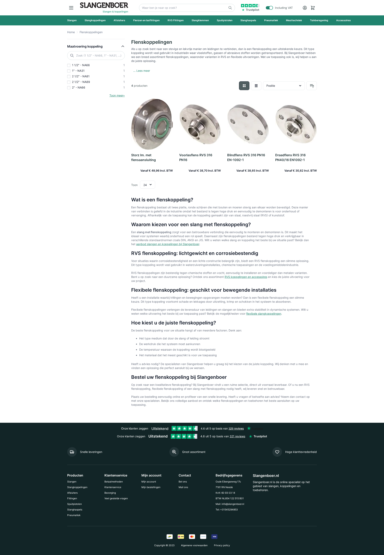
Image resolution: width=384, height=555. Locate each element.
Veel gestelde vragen (116, 498)
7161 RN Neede (224, 487)
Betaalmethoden (113, 481)
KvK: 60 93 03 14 (225, 492)
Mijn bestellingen (150, 487)
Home (71, 32)
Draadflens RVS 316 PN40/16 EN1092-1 (290, 157)
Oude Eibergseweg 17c (228, 481)
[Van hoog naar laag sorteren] (311, 85)
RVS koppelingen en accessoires (246, 276)
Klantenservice (112, 487)
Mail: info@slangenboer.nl (230, 503)
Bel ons (183, 481)
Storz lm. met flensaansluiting (143, 157)
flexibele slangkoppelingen (263, 313)
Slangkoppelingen (77, 487)
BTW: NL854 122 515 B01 (230, 498)
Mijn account (148, 481)
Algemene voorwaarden (194, 545)
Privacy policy (222, 545)
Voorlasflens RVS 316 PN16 (195, 157)
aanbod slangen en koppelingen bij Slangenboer (167, 244)
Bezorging (110, 492)
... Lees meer (141, 70)
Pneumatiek (74, 515)
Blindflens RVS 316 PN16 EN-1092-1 (246, 157)
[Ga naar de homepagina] (104, 7)
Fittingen (72, 498)
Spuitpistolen (74, 503)
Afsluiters (72, 492)
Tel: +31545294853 (227, 509)
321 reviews (237, 436)
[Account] (305, 8)
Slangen (71, 481)
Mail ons (183, 487)
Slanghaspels (74, 509)
